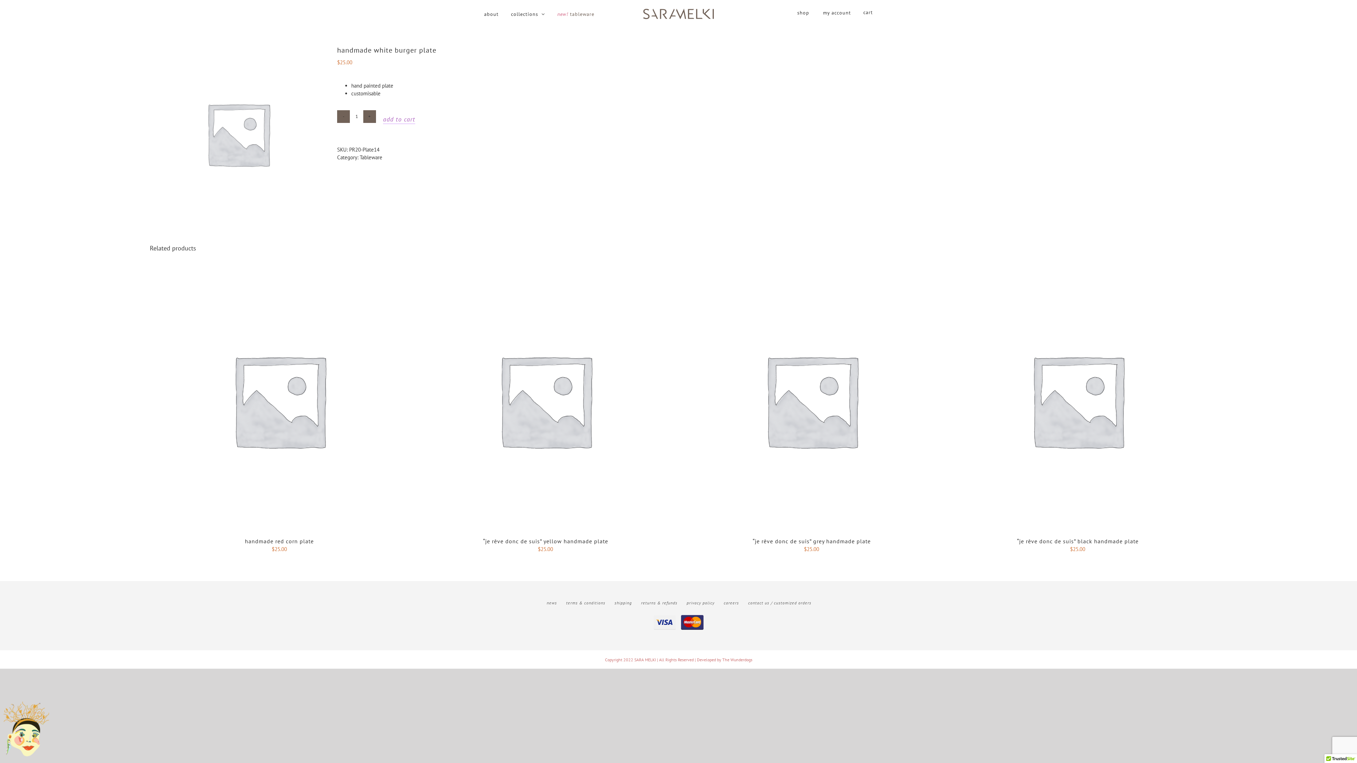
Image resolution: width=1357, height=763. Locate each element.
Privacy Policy (701, 602)
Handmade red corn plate (279, 541)
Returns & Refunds (659, 602)
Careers (731, 602)
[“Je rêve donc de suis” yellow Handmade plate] (545, 274)
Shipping (623, 602)
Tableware (371, 157)
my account (837, 13)
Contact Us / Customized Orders (779, 602)
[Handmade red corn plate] (279, 274)
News (552, 602)
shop (803, 13)
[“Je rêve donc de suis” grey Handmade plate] (811, 274)
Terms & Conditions (585, 602)
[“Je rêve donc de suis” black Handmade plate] (1077, 274)
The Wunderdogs (737, 659)
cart (868, 12)
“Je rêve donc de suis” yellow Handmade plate (545, 541)
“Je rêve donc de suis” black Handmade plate (1078, 541)
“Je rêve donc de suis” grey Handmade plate (812, 541)
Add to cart (399, 119)
